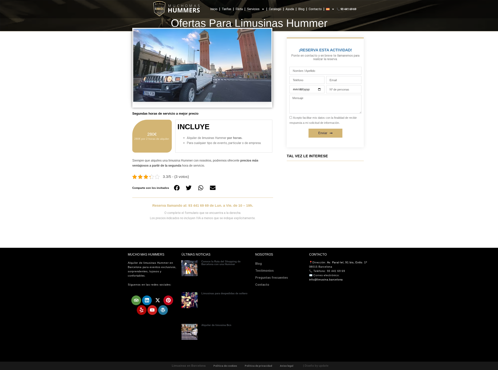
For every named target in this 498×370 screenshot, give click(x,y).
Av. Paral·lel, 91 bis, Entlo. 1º (347, 262)
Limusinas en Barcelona (189, 365)
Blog (301, 9)
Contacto (315, 9)
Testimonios (264, 270)
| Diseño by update (315, 365)
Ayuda (290, 9)
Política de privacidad (258, 365)
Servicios (253, 9)
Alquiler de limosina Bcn (216, 325)
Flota (239, 9)
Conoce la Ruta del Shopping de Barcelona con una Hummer (220, 263)
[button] (177, 188)
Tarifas (226, 9)
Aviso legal (286, 365)
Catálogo (275, 9)
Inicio (213, 9)
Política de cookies (225, 365)
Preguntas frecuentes (271, 277)
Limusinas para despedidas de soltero (224, 293)
